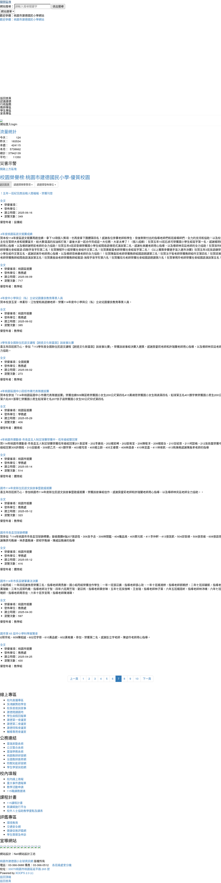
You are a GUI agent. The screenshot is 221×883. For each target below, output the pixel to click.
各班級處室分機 (60, 865)
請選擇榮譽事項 (22, 184)
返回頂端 (5, 877)
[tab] (110, 101)
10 (136, 679)
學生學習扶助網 (16, 767)
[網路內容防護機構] (8, 846)
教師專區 (5, 107)
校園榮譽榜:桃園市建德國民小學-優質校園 (45, 177)
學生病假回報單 (16, 716)
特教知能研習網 (16, 763)
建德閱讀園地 (15, 712)
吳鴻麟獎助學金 (16, 704)
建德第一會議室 (16, 720)
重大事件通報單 (16, 783)
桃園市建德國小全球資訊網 (16, 861)
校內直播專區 (15, 700)
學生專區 (5, 110)
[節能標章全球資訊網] (18, 846)
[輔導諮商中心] (32, 846)
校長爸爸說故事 (16, 708)
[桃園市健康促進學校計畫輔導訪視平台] (39, 846)
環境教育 (12, 823)
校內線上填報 (15, 779)
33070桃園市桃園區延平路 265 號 (29, 869)
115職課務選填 (16, 791)
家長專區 (5, 113)
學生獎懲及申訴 (16, 834)
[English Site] (1, 120)
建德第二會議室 (16, 724)
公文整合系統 (15, 747)
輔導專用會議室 (16, 732)
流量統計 (8, 131)
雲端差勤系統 (15, 744)
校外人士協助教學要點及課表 (25, 811)
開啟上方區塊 (8, 169)
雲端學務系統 (15, 751)
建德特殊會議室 (16, 728)
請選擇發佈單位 (46, 184)
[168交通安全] (1, 846)
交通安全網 (14, 827)
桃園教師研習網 (16, 755)
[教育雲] (29, 846)
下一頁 (147, 679)
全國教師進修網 (16, 759)
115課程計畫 (15, 803)
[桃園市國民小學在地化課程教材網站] (4, 846)
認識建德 (5, 101)
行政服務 (5, 104)
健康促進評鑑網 (16, 831)
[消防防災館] (15, 846)
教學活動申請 (15, 787)
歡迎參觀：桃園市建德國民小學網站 (22, 19)
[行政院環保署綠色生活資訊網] (11, 846)
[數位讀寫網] (25, 846)
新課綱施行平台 (16, 807)
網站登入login (8, 124)
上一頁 (74, 679)
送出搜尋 (58, 6)
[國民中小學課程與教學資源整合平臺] (36, 846)
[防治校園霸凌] (22, 846)
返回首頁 (5, 98)
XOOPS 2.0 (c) (24, 873)
